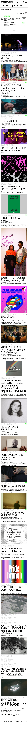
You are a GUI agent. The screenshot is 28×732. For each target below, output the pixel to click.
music (8, 5)
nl (17, 2)
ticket (24, 18)
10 (21, 721)
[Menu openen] (26, 2)
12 (24, 721)
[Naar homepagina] (7, 2)
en (20, 2)
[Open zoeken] (23, 2)
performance (18, 5)
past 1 (9, 721)
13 (26, 721)
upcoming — (4, 721)
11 (23, 721)
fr (19, 2)
